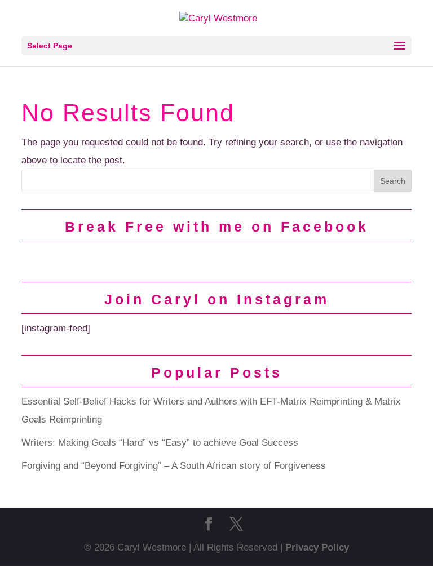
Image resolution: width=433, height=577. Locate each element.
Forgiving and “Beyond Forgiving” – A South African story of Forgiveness (173, 465)
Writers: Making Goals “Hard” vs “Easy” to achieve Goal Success (159, 442)
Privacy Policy (317, 547)
